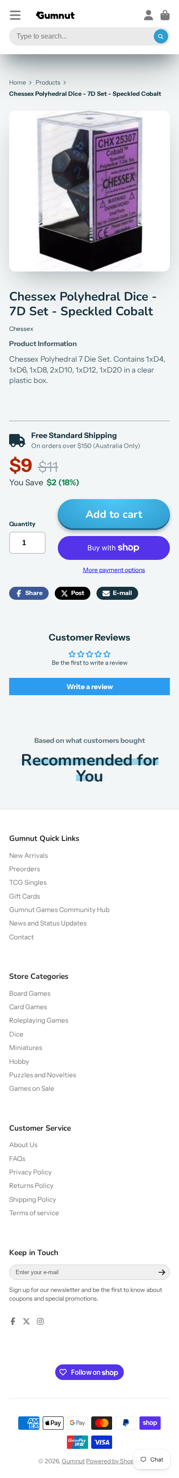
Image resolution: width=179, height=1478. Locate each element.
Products (48, 82)
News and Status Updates (47, 923)
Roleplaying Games (38, 1020)
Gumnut (73, 1461)
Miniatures (25, 1047)
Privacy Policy (30, 1172)
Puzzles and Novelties (42, 1075)
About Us (23, 1145)
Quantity (22, 524)
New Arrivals (28, 855)
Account (148, 15)
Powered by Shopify (113, 1461)
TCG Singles (27, 882)
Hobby (19, 1061)
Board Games (29, 993)
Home (17, 82)
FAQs (17, 1158)
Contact (21, 937)
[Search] (161, 36)
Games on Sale (31, 1088)
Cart (165, 15)
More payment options (114, 570)
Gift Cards (24, 896)
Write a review (89, 686)
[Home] (55, 15)
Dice (16, 1034)
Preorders (24, 869)
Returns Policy (31, 1185)
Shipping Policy (32, 1199)
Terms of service (34, 1213)
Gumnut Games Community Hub (59, 910)
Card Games (28, 1007)
